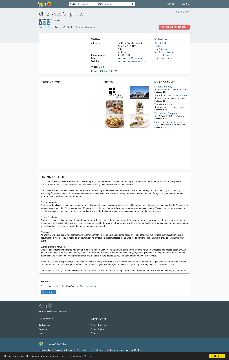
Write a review (48, 292)
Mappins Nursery (163, 86)
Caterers (163, 49)
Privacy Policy (97, 329)
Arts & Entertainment (163, 52)
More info (88, 356)
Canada (58, 350)
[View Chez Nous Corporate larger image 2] (139, 92)
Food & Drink (160, 43)
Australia (46, 350)
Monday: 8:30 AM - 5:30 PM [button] (104, 71)
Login (41, 333)
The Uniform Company (165, 113)
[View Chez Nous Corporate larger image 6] (139, 121)
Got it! (217, 355)
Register (185, 4)
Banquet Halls (165, 58)
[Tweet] (44, 23)
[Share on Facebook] (40, 23)
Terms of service (98, 325)
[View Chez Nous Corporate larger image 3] (114, 107)
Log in (172, 4)
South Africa (99, 350)
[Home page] (44, 4)
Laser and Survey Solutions (168, 122)
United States (134, 350)
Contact (94, 333)
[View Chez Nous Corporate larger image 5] (114, 121)
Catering (161, 46)
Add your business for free (174, 27)
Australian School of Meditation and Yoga (171, 95)
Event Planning (164, 55)
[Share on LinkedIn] (48, 23)
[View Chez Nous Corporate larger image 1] (114, 92)
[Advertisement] (63, 53)
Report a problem (183, 12)
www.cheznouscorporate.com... (132, 61)
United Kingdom (116, 350)
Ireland (69, 350)
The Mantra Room (163, 104)
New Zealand (82, 350)
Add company (45, 325)
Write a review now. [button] (88, 286)
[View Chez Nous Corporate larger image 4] (139, 107)
